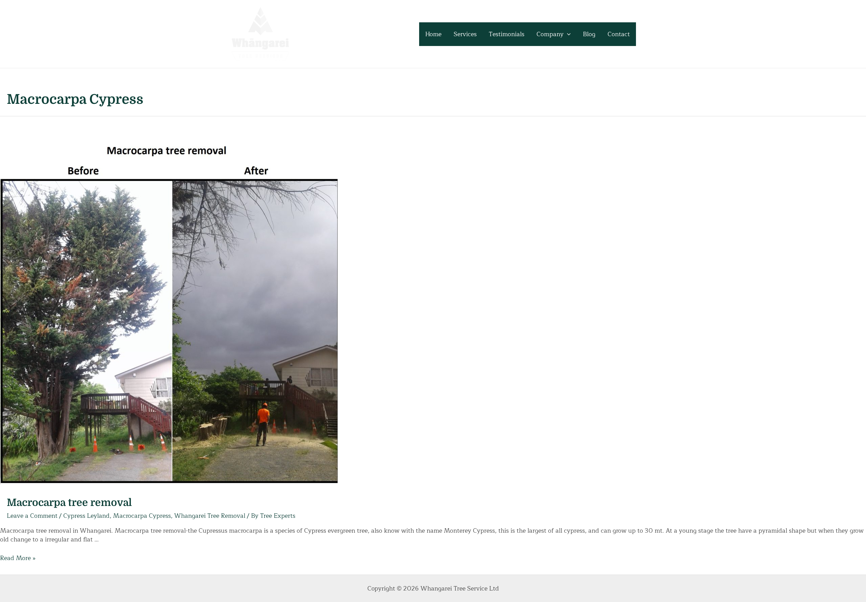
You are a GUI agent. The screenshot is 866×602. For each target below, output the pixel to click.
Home (433, 34)
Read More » (18, 558)
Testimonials (506, 34)
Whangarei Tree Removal (209, 516)
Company (550, 34)
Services (465, 34)
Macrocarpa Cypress (142, 516)
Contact (619, 34)
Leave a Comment (32, 516)
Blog (589, 34)
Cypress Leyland (86, 516)
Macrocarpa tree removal (69, 502)
